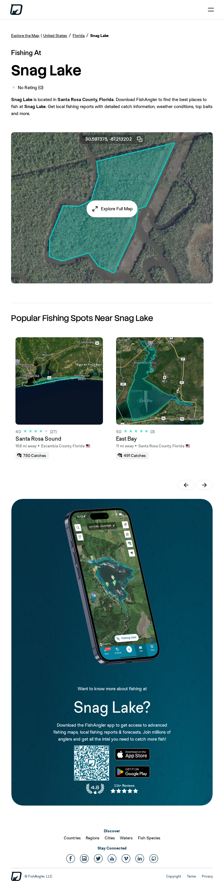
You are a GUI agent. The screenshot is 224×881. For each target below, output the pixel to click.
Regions (92, 838)
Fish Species (149, 838)
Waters (126, 838)
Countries (72, 838)
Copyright (173, 876)
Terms (191, 876)
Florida (79, 35)
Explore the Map (25, 35)
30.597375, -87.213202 (108, 139)
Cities (110, 838)
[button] (112, 208)
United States (55, 35)
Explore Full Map (117, 209)
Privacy (207, 876)
